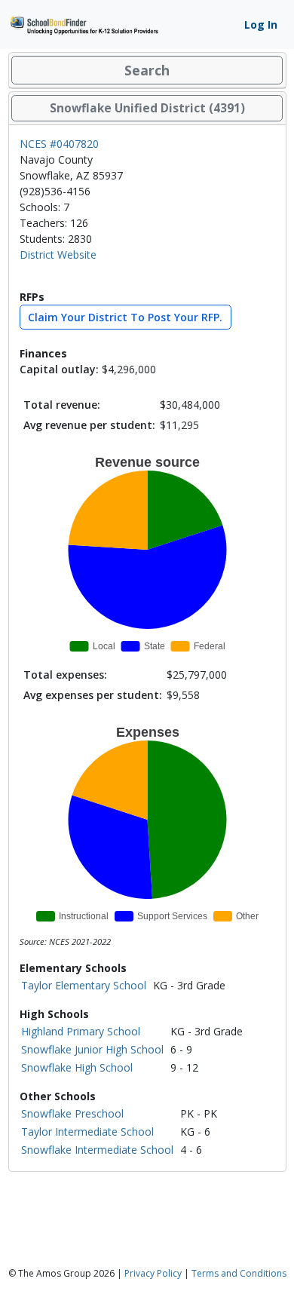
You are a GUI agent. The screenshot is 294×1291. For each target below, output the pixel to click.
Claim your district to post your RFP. (125, 317)
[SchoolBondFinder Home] (83, 23)
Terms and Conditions (238, 1273)
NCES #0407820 (59, 143)
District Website (58, 254)
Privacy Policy (153, 1273)
